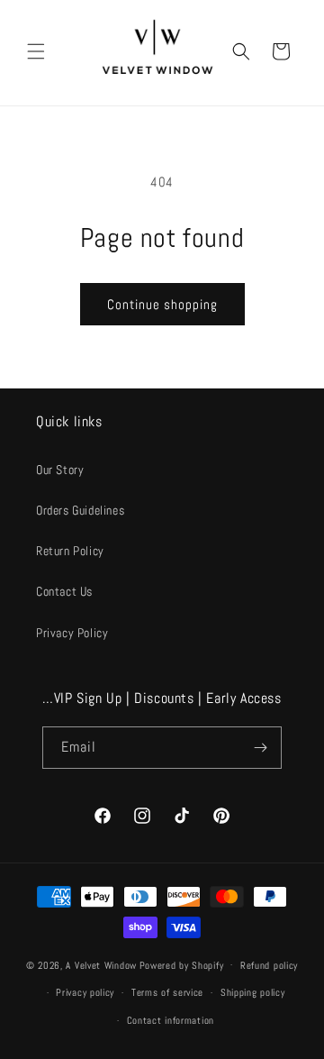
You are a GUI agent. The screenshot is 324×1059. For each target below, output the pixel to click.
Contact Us (64, 591)
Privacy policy (85, 992)
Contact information (170, 1020)
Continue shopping (162, 304)
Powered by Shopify (182, 964)
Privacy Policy (72, 633)
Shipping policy (252, 992)
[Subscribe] (261, 747)
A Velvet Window (101, 964)
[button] (36, 51)
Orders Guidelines (80, 510)
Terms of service (167, 992)
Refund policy (269, 965)
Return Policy (70, 551)
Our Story (60, 469)
